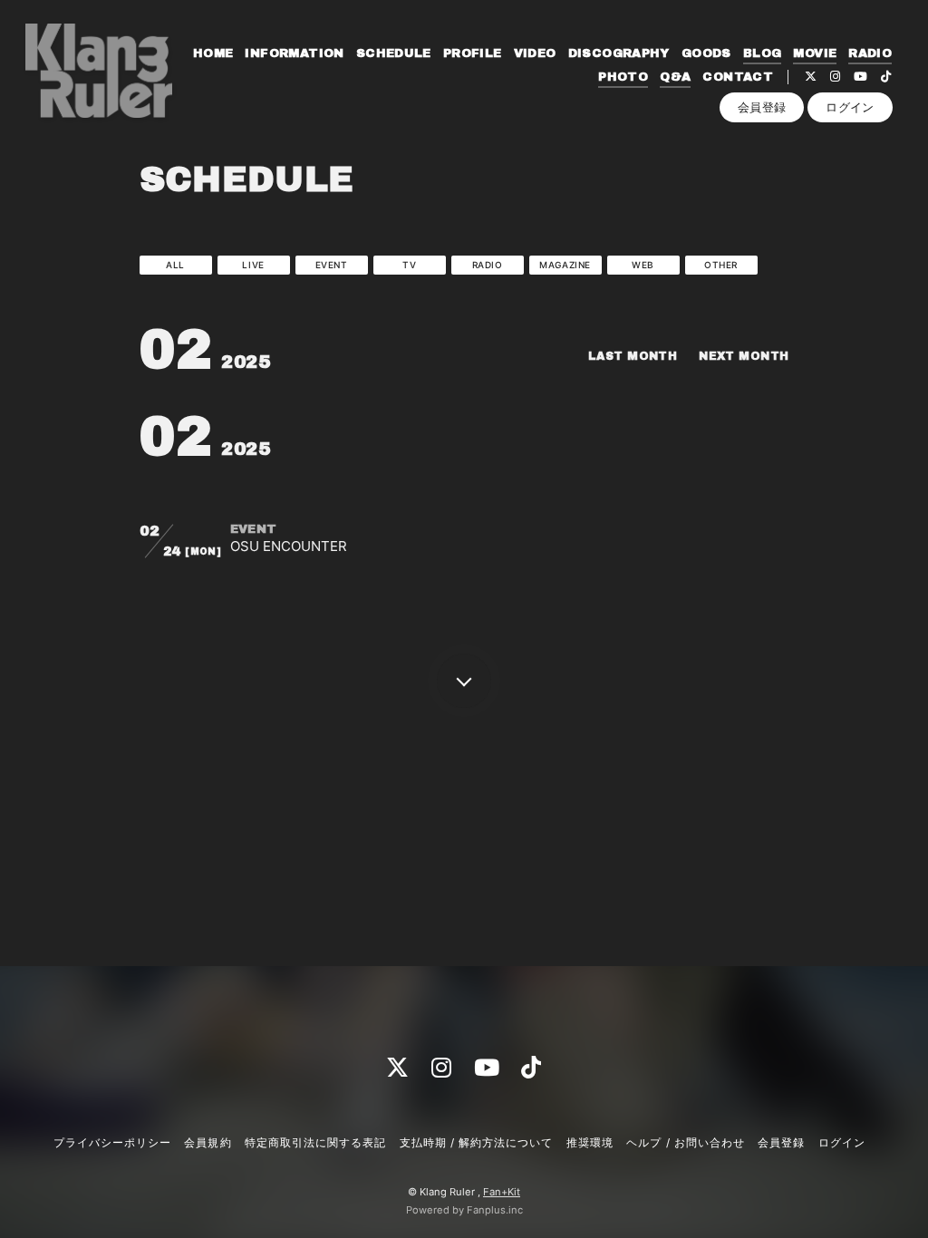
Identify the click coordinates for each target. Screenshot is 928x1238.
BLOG (762, 53)
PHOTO (623, 77)
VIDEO (535, 53)
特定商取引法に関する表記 (315, 1142)
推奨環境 (590, 1142)
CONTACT (737, 77)
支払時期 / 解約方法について (477, 1142)
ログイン (850, 107)
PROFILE (472, 53)
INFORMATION (294, 53)
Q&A (675, 77)
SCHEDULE (393, 53)
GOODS (706, 53)
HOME (213, 53)
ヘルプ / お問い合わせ (685, 1142)
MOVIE (814, 53)
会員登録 (762, 107)
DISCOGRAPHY (619, 53)
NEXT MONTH (743, 356)
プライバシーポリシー (112, 1142)
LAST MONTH (632, 356)
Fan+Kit (501, 1191)
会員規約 (207, 1142)
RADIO (870, 53)
